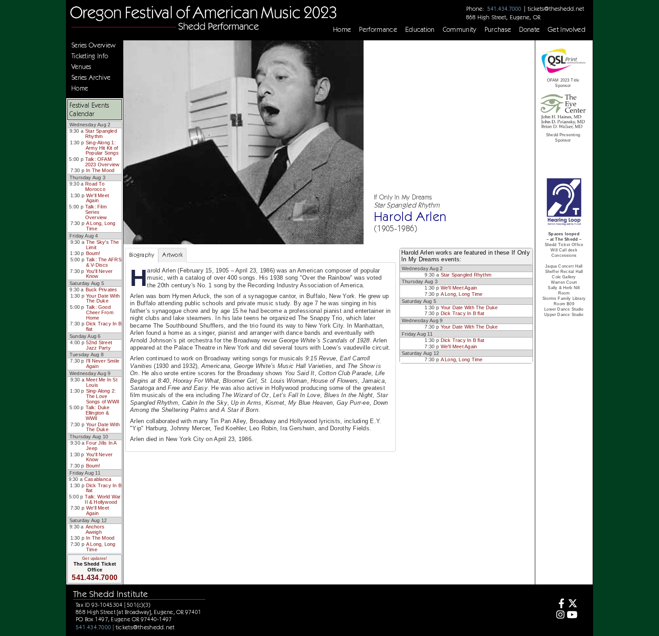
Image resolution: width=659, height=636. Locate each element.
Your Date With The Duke (103, 298)
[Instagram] (559, 615)
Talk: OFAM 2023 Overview (102, 161)
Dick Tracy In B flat (103, 326)
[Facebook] (559, 604)
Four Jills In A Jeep (101, 445)
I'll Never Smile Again (102, 363)
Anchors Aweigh (95, 529)
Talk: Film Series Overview (96, 212)
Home (342, 29)
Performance (378, 29)
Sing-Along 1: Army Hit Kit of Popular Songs (102, 148)
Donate (529, 29)
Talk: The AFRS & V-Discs (103, 262)
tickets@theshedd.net (556, 8)
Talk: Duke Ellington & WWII (98, 412)
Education (420, 29)
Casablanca (97, 479)
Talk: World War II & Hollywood (103, 499)
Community (460, 29)
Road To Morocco (95, 186)
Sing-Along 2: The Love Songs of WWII (103, 396)
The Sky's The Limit (102, 244)
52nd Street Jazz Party (99, 345)
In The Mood (100, 170)
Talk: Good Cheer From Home (99, 312)
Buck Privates (101, 289)
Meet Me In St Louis (101, 382)
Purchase (498, 29)
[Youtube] (572, 615)
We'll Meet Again (97, 198)
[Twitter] (572, 604)
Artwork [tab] (172, 254)
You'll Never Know (99, 273)
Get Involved (566, 29)
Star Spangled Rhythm (101, 133)
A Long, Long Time (101, 226)
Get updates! (94, 558)
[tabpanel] (260, 357)
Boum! (93, 253)
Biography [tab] (141, 254)
